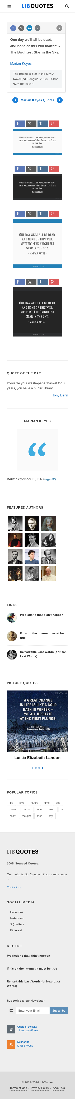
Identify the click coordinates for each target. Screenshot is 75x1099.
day (51, 815)
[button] (66, 5)
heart (13, 815)
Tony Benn (60, 395)
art (62, 809)
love (21, 802)
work (52, 809)
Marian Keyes (21, 64)
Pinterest (16, 930)
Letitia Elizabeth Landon (37, 757)
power (13, 809)
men (39, 815)
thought (26, 815)
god (58, 802)
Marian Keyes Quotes (37, 100)
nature (34, 802)
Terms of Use (18, 1087)
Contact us (14, 887)
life (11, 802)
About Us (59, 1087)
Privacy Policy (40, 1087)
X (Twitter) (17, 924)
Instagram (17, 918)
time (47, 802)
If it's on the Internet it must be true (32, 968)
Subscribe (58, 1010)
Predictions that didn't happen (41, 614)
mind (40, 809)
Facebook (16, 912)
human (27, 809)
